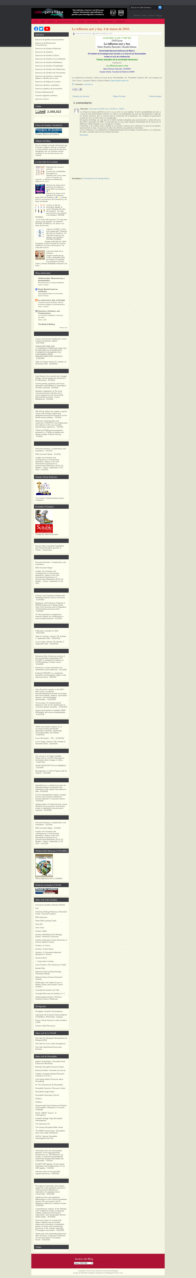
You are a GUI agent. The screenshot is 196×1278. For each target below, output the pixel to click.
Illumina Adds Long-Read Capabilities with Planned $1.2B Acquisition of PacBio (49, 548)
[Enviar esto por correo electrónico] (73, 89)
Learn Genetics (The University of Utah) (50, 965)
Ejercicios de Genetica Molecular (48, 49)
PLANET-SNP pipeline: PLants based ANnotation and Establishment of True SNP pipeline (50, 1166)
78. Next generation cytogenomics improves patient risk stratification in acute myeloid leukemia (49, 616)
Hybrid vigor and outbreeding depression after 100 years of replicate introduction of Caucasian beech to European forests (50, 1237)
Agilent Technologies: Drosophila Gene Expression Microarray (50, 1062)
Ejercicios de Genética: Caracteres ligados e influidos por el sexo (48, 77)
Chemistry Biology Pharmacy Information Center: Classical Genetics (51, 913)
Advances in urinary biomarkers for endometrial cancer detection (48, 669)
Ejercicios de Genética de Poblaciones (50, 69)
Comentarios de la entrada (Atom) (96, 178)
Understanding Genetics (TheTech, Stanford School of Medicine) (48, 998)
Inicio (36, 21)
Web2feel (84, 1273)
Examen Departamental (44, 92)
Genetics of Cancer (42, 945)
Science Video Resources (45, 1026)
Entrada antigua (155, 96)
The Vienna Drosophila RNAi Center (49, 1127)
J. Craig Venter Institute (44, 961)
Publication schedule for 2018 (46, 631)
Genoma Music (41, 958)
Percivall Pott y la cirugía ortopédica (51, 283)
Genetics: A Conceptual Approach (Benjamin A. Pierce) (48, 953)
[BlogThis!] (75, 89)
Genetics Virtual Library (44, 949)
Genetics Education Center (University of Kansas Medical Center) (51, 941)
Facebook (151, 15)
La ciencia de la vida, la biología (51, 300)
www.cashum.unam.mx (120, 81)
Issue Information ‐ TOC (44, 738)
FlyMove (38, 1102)
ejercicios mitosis (42, 99)
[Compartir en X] (78, 89)
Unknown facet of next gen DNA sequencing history (47, 1173)
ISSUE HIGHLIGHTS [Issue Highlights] (50, 765)
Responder (84, 135)
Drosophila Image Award (44, 1092)
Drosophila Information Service (47, 1095)
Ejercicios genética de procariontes (48, 89)
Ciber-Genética (96, 1271)
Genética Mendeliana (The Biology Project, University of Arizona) (48, 936)
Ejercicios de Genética (66, 21)
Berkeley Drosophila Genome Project (49, 1067)
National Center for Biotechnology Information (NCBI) (48, 973)
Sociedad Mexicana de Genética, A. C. (50, 994)
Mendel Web (40, 968)
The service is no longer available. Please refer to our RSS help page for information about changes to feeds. (49, 758)
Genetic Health (41, 931)
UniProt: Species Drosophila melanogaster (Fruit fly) (46, 1137)
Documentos (120, 21)
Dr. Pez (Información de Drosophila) (49, 1085)
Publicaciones (92, 21)
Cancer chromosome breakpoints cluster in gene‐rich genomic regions (51, 340)
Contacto (51, 21)
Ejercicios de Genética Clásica (47, 55)
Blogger (159, 15)
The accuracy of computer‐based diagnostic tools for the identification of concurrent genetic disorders (50, 705)
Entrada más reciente (81, 96)
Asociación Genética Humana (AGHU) (50, 905)
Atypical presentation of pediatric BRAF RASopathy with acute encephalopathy (50, 711)
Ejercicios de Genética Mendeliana (48, 62)
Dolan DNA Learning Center (45, 921)
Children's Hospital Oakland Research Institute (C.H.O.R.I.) (49, 1075)
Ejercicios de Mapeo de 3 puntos (48, 82)
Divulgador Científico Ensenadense (48, 1011)
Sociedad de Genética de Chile (47, 990)
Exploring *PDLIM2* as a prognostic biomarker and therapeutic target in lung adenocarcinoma (50, 675)
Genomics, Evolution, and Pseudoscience (49, 312)
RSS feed (137, 15)
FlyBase (38, 1099)
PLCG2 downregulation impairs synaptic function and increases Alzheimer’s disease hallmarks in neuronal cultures (50, 797)
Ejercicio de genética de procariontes (49, 40)
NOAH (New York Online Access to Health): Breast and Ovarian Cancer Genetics (49, 985)
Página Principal (119, 96)
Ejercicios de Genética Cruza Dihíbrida (50, 59)
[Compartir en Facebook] (80, 89)
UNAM (43, 21)
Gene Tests (39, 928)
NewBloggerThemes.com (113, 1273)
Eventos (81, 21)
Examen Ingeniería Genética (46, 96)
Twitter (144, 15)
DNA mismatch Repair (43, 454)
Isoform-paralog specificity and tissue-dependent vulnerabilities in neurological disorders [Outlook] (50, 386)
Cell (36, 908)
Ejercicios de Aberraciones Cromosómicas (45, 44)
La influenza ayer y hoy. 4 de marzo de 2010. (101, 29)
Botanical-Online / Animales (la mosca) (50, 1070)
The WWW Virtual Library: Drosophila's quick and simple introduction (50, 1132)
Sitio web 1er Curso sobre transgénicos (50, 1044)
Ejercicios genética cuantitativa (47, 85)
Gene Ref (39, 924)
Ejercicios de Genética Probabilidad (49, 66)
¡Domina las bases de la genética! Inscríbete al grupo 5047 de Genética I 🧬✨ (56, 188)
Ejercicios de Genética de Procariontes (50, 73)
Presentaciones (107, 21)
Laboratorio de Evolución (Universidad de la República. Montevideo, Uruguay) (51, 1016)
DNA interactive (41, 917)
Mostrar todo (63, 327)
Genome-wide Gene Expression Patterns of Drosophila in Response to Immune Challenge (51, 1108)
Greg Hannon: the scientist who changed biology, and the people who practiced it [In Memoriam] (51, 378)
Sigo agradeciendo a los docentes (50, 294)
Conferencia (88, 84)
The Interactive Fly (42, 1124)
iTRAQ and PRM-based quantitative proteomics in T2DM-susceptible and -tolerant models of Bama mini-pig (50, 432)
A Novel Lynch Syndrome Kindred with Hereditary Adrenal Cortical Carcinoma (50, 597)
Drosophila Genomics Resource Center (50, 1088)
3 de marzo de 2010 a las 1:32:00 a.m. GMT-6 (106, 109)
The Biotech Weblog (46, 324)
